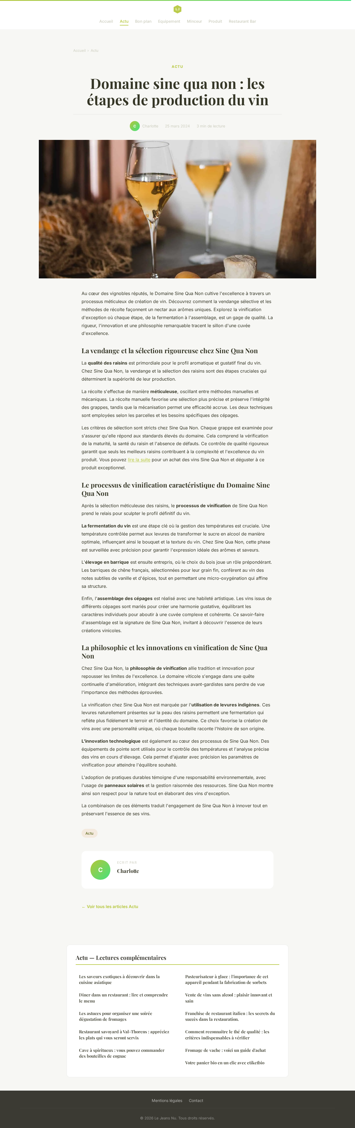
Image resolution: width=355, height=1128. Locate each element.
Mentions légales (167, 1100)
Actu (124, 21)
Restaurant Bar (242, 21)
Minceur (194, 21)
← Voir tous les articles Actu (110, 906)
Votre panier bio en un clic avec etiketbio (224, 1062)
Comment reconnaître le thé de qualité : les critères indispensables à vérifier (227, 1034)
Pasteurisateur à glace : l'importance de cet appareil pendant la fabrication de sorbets (226, 979)
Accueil (106, 21)
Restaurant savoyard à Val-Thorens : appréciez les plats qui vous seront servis (124, 1034)
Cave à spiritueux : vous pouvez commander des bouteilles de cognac (121, 1053)
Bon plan (143, 21)
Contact (196, 1100)
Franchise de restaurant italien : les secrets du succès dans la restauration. (230, 1016)
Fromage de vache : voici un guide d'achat (225, 1050)
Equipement (169, 21)
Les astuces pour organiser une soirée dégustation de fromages (115, 1016)
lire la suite (139, 459)
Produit (215, 21)
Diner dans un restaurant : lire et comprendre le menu (123, 997)
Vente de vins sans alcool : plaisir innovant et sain (228, 997)
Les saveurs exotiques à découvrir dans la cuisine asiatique (119, 979)
